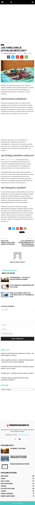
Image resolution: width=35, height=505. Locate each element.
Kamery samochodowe (8, 496)
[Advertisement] (17, 22)
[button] (32, 2)
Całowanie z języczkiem (17, 448)
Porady (3, 478)
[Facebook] (15, 439)
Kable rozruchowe (7, 483)
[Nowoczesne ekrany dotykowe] (5, 466)
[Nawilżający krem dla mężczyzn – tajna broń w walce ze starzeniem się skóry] (5, 295)
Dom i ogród (4, 476)
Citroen (3, 491)
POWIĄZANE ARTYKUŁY (9, 270)
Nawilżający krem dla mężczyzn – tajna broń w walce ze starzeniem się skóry (22, 294)
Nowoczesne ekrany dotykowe (19, 464)
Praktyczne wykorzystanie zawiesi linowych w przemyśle (8, 242)
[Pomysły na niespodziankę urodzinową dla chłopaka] (5, 458)
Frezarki (3, 486)
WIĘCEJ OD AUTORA (8, 273)
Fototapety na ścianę (8, 488)
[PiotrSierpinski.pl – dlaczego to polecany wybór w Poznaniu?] (5, 279)
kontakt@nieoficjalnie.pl (23, 434)
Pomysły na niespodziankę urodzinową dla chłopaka (18, 456)
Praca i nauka (5, 481)
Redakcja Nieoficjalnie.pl (10, 53)
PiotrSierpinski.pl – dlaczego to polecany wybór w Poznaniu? (17, 373)
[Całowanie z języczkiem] (5, 450)
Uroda (2, 44)
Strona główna (4, 42)
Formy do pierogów (7, 493)
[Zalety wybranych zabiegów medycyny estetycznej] (5, 287)
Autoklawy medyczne (10, 159)
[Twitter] (19, 439)
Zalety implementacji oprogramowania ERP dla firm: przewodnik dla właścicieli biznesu (26, 243)
